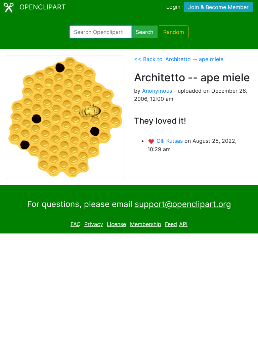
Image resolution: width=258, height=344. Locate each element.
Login (173, 6)
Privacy (93, 224)
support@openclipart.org (183, 204)
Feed (171, 224)
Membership (145, 224)
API (183, 224)
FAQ (76, 224)
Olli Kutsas (170, 140)
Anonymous (157, 90)
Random (173, 32)
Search (144, 32)
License (116, 224)
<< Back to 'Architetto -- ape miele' (179, 59)
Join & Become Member (218, 7)
